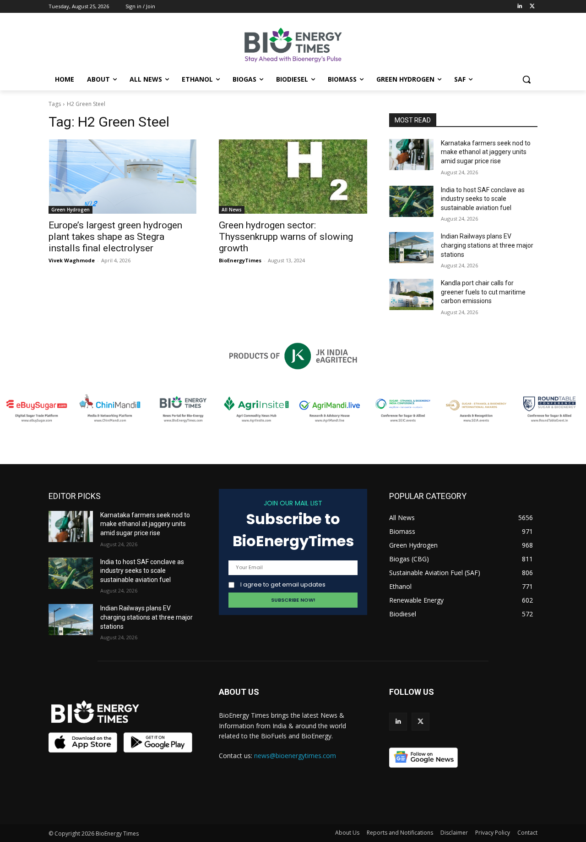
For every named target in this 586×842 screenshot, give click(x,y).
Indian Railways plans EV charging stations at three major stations (487, 245)
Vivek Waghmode (72, 260)
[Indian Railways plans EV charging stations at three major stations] (411, 247)
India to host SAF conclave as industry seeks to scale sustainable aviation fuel (483, 198)
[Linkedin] (519, 6)
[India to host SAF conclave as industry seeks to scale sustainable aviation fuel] (411, 201)
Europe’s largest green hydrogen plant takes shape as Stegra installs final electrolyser (115, 237)
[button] (526, 79)
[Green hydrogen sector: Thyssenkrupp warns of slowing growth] (293, 176)
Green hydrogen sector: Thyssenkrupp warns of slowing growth (286, 237)
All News (232, 209)
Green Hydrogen (70, 209)
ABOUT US (239, 692)
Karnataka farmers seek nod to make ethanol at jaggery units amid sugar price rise (486, 152)
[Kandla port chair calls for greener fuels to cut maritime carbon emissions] (411, 294)
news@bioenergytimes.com (295, 755)
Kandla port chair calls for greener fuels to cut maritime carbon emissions (483, 292)
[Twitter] (532, 6)
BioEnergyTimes (240, 260)
